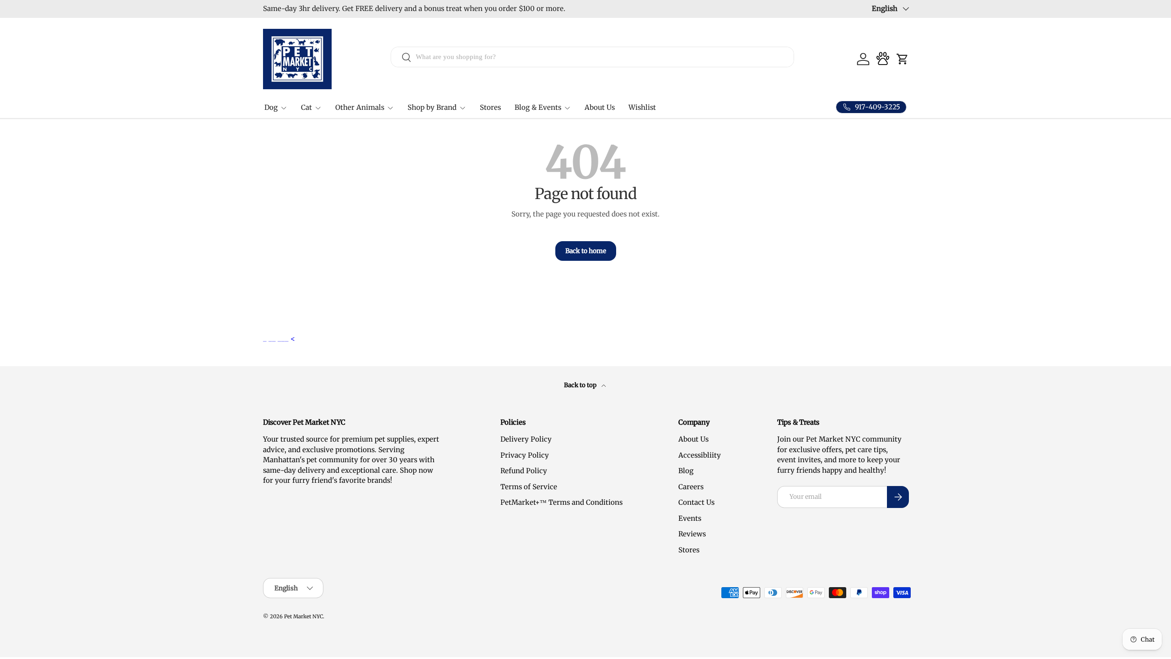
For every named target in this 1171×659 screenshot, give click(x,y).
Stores (490, 107)
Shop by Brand (432, 107)
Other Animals (359, 107)
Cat (306, 107)
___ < (286, 338)
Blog (685, 470)
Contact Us (696, 502)
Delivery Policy (526, 439)
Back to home (585, 251)
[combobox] (592, 57)
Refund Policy (523, 470)
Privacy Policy (524, 455)
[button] (902, 59)
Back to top (581, 385)
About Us (600, 107)
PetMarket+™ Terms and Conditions (561, 502)
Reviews (692, 533)
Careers (691, 486)
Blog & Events (538, 107)
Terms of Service (528, 486)
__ (273, 338)
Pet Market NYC (303, 616)
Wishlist (642, 107)
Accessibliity (699, 455)
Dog (271, 107)
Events (689, 518)
